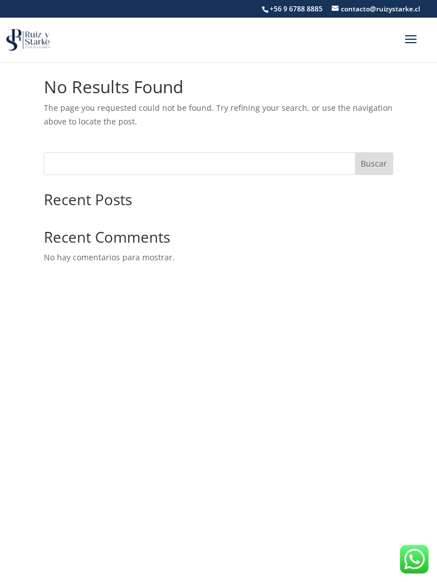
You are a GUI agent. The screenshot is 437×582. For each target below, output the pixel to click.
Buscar (374, 163)
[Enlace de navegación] (29, 39)
